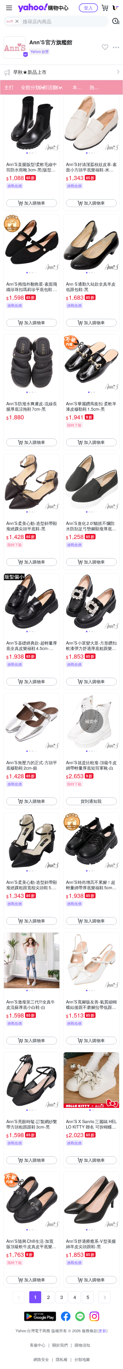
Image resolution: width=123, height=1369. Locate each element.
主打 (9, 87)
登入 (88, 7)
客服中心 (37, 1345)
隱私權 (61, 1359)
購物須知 (82, 1345)
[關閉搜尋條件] (17, 21)
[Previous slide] (8, 122)
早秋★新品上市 (30, 71)
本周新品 (79, 87)
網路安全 (41, 1359)
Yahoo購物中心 (43, 8)
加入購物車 (34, 203)
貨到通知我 (91, 801)
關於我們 (60, 1345)
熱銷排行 (96, 87)
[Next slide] (55, 122)
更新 (102, 1330)
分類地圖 (82, 1359)
